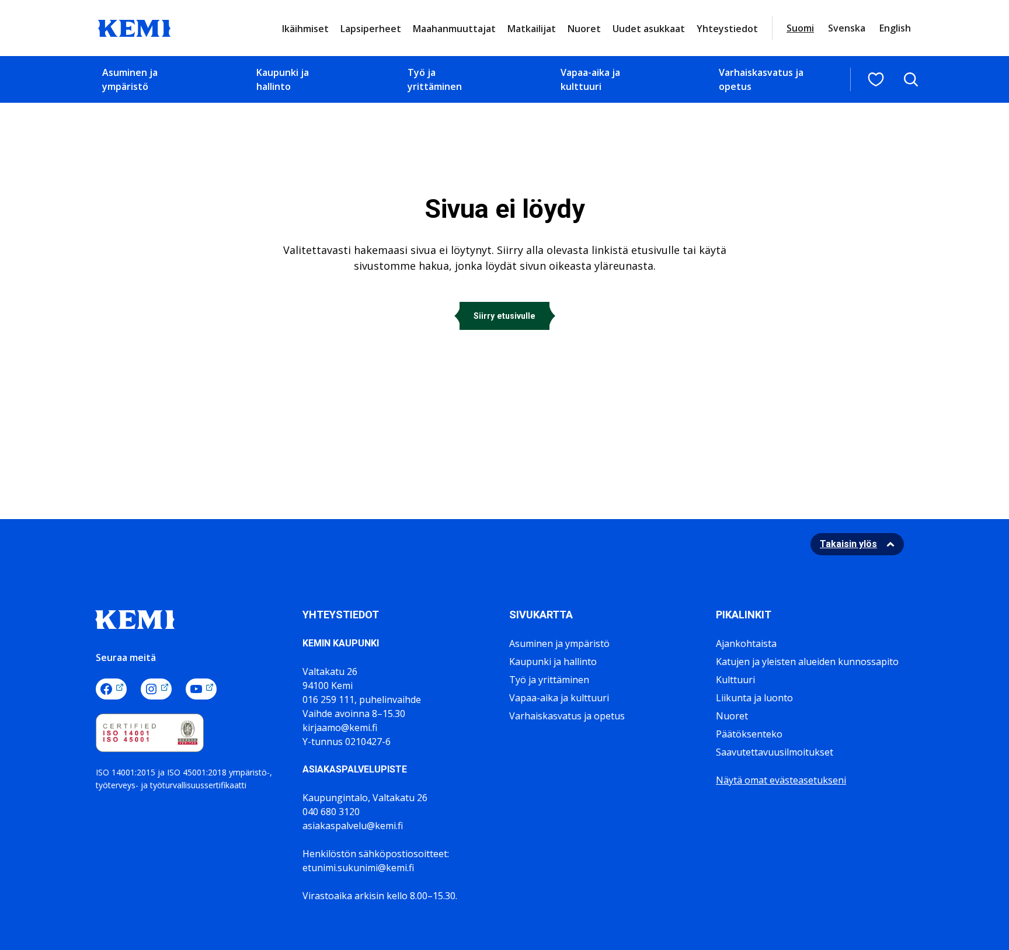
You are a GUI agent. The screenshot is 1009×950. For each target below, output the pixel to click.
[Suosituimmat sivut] (876, 79)
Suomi (800, 28)
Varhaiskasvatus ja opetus (761, 79)
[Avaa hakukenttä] (911, 79)
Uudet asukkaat (649, 28)
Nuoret (584, 28)
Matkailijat (531, 28)
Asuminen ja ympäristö (130, 79)
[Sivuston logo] (134, 26)
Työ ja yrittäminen (435, 79)
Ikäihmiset (305, 28)
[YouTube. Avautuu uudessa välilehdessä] (201, 689)
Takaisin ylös (848, 543)
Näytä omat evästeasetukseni (781, 780)
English (895, 28)
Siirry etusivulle (504, 316)
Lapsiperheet (370, 28)
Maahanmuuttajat (454, 28)
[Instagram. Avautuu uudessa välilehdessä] (156, 689)
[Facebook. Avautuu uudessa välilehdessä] (111, 689)
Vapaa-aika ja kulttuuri (590, 79)
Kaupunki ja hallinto (282, 79)
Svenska (846, 28)
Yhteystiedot (727, 28)
